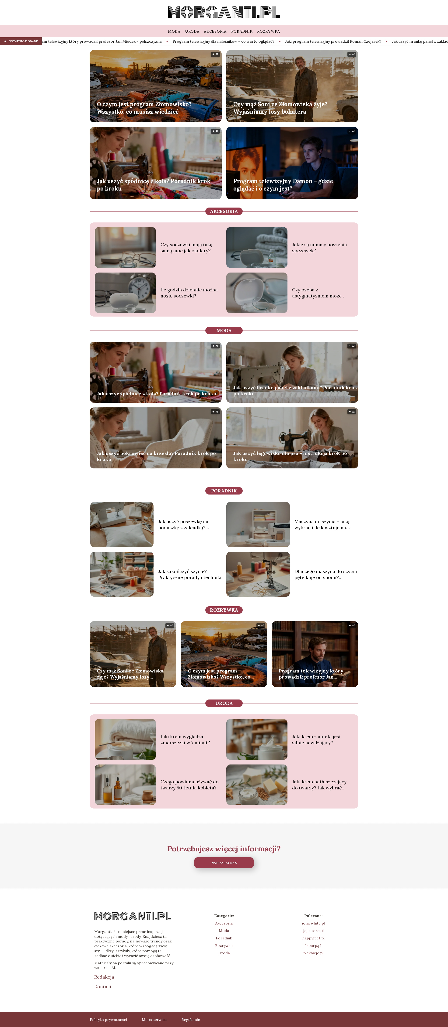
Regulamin (191, 1019)
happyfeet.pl (313, 938)
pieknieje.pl (313, 953)
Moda (224, 330)
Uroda (224, 703)
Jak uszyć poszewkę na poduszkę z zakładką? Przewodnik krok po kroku (187, 525)
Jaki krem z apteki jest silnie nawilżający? (316, 739)
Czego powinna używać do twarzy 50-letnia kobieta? (190, 785)
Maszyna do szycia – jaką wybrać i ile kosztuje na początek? (321, 525)
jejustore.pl (313, 930)
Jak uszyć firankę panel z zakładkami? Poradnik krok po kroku (368, 41)
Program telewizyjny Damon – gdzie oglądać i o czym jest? (283, 184)
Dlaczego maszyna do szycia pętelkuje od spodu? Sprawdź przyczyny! (325, 574)
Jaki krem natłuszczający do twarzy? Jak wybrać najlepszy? (319, 785)
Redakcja (104, 977)
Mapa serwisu (154, 1019)
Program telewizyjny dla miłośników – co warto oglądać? (145, 41)
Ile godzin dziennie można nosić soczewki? (189, 293)
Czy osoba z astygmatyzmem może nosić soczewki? (317, 293)
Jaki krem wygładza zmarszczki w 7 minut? (185, 739)
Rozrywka (224, 610)
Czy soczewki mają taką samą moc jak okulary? (186, 247)
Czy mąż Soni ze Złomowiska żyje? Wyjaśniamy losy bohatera (280, 108)
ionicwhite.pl (313, 923)
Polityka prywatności (108, 1019)
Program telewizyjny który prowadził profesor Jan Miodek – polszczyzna (311, 674)
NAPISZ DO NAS (224, 863)
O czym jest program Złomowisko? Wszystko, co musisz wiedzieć (144, 108)
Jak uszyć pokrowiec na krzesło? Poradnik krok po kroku (156, 456)
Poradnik (224, 491)
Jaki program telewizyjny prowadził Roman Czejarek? (255, 41)
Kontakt (103, 986)
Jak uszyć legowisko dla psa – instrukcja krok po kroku (290, 456)
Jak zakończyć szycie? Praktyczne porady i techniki (189, 574)
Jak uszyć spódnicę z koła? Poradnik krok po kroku (153, 184)
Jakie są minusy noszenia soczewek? (319, 247)
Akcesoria (224, 211)
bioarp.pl (313, 945)
